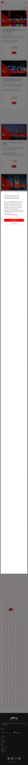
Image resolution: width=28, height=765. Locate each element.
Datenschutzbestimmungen (11, 214)
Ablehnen (14, 223)
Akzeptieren (14, 220)
